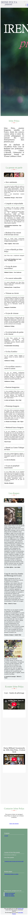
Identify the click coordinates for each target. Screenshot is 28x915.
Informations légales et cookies (11, 874)
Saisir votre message (14, 823)
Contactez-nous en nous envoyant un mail (13, 861)
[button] (24, 1)
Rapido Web (20, 908)
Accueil (6, 835)
